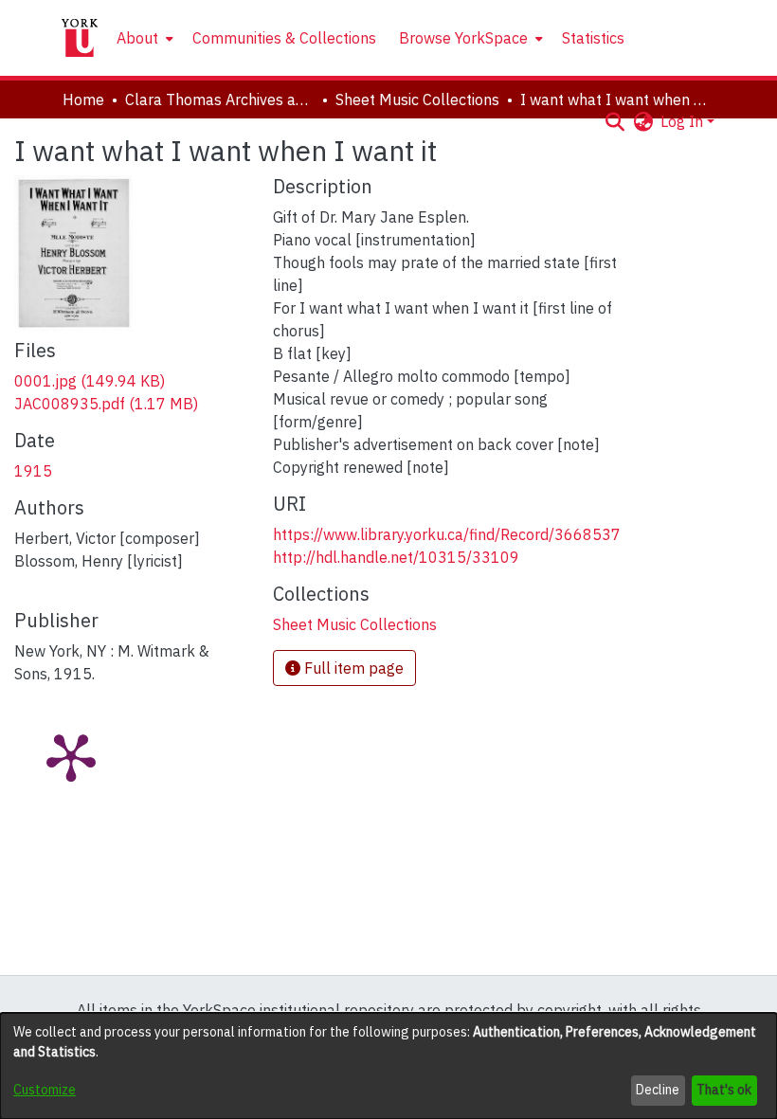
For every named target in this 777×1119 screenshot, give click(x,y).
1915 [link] (33, 470)
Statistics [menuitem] (593, 37)
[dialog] (388, 1066)
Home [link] (83, 99)
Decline (657, 1089)
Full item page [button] (352, 668)
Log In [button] (683, 121)
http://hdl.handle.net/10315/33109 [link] (396, 557)
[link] (89, 380)
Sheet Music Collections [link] (417, 99)
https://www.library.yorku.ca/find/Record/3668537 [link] (447, 534)
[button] (614, 121)
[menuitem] (143, 38)
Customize (44, 1089)
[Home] (80, 38)
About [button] (137, 37)
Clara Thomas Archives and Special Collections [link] (220, 99)
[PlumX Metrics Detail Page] (71, 756)
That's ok (723, 1089)
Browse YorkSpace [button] (463, 37)
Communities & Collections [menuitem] (284, 37)
